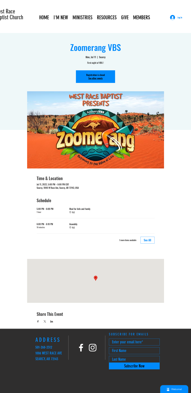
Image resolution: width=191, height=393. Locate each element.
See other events (95, 78)
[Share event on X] (44, 321)
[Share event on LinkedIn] (51, 321)
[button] (60, 18)
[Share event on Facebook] (38, 321)
